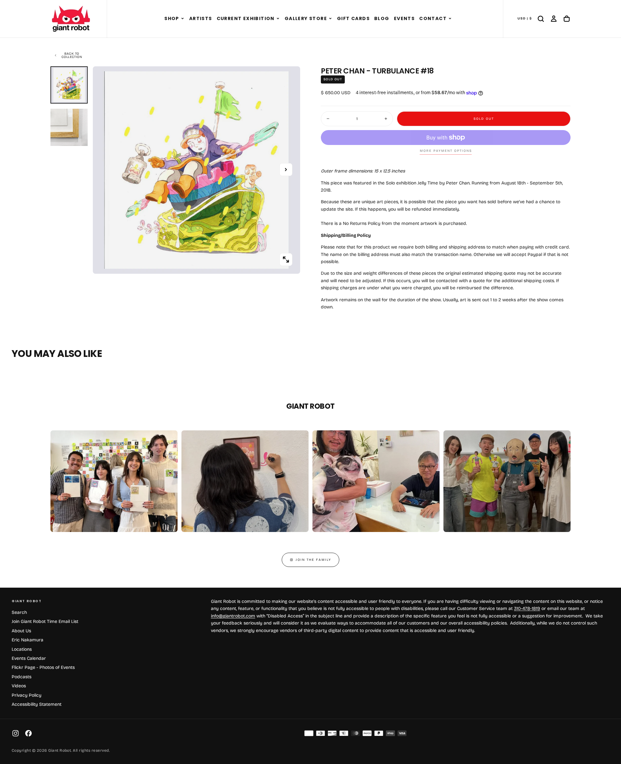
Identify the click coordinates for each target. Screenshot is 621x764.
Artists (200, 18)
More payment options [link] (446, 151)
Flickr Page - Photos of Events (43, 667)
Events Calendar (29, 658)
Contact (433, 18)
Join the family (313, 560)
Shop (171, 18)
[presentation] (286, 259)
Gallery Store (306, 18)
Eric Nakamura (27, 640)
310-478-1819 (527, 608)
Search (19, 612)
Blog (381, 18)
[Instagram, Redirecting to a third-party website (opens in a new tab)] (15, 733)
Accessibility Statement (36, 704)
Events (404, 18)
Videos (19, 686)
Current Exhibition (246, 18)
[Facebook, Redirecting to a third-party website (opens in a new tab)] (28, 733)
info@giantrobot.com (233, 616)
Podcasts (21, 677)
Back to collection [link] (71, 55)
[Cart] (567, 19)
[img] (308, 733)
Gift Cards (353, 18)
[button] (182, 19)
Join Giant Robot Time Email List (45, 621)
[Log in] (554, 19)
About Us (21, 631)
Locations (22, 649)
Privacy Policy (26, 695)
